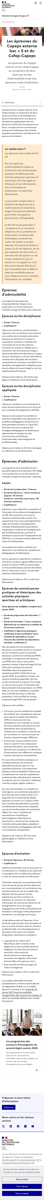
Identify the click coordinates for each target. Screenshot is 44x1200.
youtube (32, 1126)
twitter (3, 1126)
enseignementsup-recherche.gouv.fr (17, 1163)
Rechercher (35, 2)
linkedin (10, 1126)
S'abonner (8, 1107)
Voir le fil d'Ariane (8, 22)
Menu (40, 2)
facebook (18, 1126)
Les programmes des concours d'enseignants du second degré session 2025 (22, 1045)
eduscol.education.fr (28, 1160)
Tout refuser (22, 1186)
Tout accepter (22, 1193)
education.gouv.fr (9, 1160)
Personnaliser (22, 1179)
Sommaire (9, 102)
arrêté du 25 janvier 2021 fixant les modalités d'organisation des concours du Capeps (20, 992)
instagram (25, 1126)
